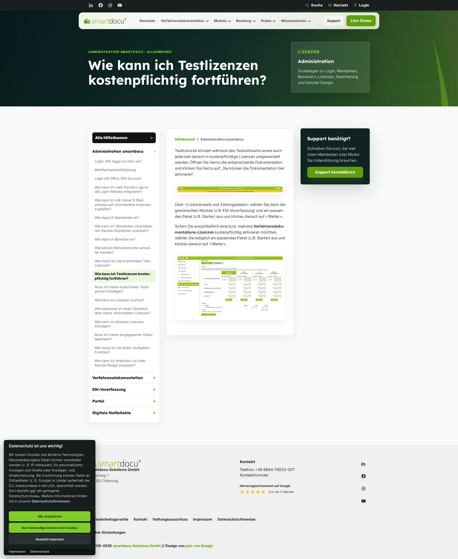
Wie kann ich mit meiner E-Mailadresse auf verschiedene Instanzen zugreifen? (123, 204)
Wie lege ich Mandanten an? (117, 217)
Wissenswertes (293, 21)
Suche (317, 5)
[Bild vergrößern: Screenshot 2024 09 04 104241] (230, 287)
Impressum (202, 519)
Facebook (101, 5)
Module (220, 21)
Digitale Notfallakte (111, 412)
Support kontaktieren (335, 172)
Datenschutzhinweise (236, 519)
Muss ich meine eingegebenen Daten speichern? (123, 337)
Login (364, 5)
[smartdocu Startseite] (105, 21)
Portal (98, 401)
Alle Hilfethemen (111, 137)
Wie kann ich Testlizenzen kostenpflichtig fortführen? (123, 276)
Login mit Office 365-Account (118, 178)
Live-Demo (361, 20)
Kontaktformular (254, 475)
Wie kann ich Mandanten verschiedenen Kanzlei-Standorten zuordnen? (124, 228)
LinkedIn (92, 5)
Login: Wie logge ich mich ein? (118, 161)
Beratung (243, 21)
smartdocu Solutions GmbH (137, 545)
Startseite (147, 21)
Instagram (111, 5)
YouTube (121, 5)
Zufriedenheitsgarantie (108, 519)
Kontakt (341, 5)
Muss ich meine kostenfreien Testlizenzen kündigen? (122, 289)
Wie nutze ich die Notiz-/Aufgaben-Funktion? (123, 350)
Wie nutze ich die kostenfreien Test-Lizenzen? (123, 263)
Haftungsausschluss (170, 519)
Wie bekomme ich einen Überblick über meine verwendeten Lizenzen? (123, 311)
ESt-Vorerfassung (109, 389)
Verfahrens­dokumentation (182, 21)
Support (333, 21)
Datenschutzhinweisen (51, 501)
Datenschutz (39, 551)
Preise (266, 21)
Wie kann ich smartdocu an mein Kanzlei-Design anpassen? (120, 363)
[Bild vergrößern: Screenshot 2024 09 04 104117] (230, 190)
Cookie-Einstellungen (106, 532)
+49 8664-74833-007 (275, 469)
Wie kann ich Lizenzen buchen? (119, 300)
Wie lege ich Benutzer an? (115, 239)
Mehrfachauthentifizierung (115, 170)
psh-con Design (199, 545)
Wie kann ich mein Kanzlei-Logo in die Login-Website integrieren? (121, 189)
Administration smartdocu (117, 151)
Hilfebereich (185, 139)
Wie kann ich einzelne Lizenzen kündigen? (119, 324)
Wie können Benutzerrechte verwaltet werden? (123, 250)
